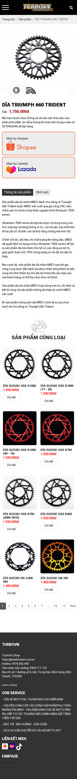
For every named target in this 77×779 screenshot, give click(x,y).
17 (63, 610)
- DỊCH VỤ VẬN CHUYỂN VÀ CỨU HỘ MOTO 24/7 (31, 734)
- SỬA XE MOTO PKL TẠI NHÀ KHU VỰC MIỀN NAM (32, 703)
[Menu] (5, 7)
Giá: (5, 112)
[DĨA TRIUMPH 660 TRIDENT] (16, 90)
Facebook (8, 766)
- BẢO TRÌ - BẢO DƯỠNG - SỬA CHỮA (24, 728)
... (48, 610)
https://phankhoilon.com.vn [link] (18, 663)
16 (55, 610)
